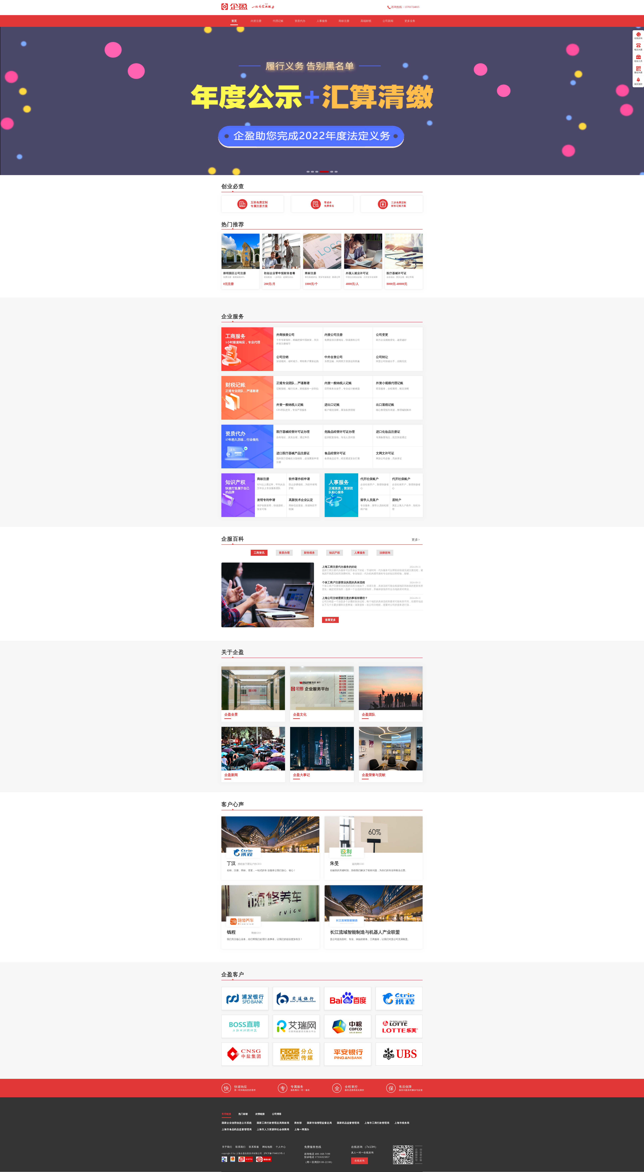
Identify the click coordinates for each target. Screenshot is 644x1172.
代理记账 (278, 20)
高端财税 (366, 20)
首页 (234, 20)
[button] (308, 172)
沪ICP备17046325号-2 (274, 1153)
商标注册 (344, 20)
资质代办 (300, 20)
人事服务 (322, 20)
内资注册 (256, 20)
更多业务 (410, 20)
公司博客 (276, 1114)
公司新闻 (388, 20)
